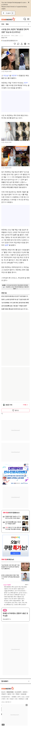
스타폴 (26, 698)
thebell (12, 698)
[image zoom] (27, 67)
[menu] (28, 19)
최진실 (5, 75)
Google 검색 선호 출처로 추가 (9, 40)
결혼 (6, 245)
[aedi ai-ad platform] (8, 49)
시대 (7, 698)
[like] (15, 44)
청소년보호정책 (18, 692)
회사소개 (3, 692)
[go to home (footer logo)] (7, 688)
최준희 (13, 75)
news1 (27, 696)
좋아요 (17, 410)
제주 (25, 83)
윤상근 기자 (4, 37)
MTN (19, 696)
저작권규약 (3, 694)
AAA (16, 698)
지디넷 (3, 698)
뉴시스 (23, 696)
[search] (24, 19)
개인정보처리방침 (9, 692)
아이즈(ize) (21, 698)
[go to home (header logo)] (8, 19)
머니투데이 (14, 696)
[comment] (18, 44)
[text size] (29, 44)
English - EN (10, 13)
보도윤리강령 (23, 694)
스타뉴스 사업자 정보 (5, 702)
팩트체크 (17, 694)
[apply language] (12, 13)
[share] (22, 44)
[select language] (25, 44)
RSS (13, 694)
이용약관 (9, 694)
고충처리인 (25, 692)
